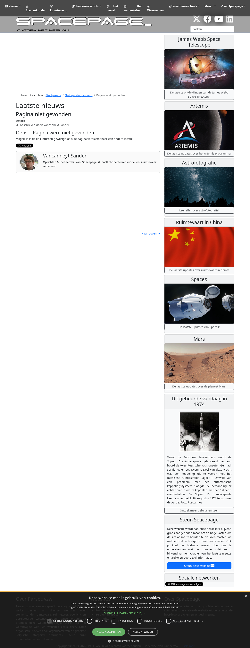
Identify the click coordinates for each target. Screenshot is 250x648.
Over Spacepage (232, 6)
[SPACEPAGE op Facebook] (207, 21)
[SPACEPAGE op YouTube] (218, 21)
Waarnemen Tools (184, 6)
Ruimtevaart (58, 10)
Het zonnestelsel (133, 8)
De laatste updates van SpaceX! (199, 327)
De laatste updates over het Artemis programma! (199, 153)
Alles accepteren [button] (109, 632)
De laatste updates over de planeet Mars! (199, 386)
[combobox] (212, 29)
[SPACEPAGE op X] (196, 21)
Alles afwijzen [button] (143, 632)
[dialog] (125, 620)
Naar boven (149, 233)
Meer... (208, 6)
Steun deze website (197, 566)
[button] (125, 613)
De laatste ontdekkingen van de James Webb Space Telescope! (199, 94)
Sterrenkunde (35, 10)
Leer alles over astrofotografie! (199, 210)
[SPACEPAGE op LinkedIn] (229, 21)
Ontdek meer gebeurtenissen (199, 510)
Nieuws (13, 6)
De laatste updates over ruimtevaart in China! (199, 270)
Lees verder (172, 607)
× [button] (245, 596)
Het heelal (112, 8)
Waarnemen (155, 10)
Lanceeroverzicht (87, 6)
